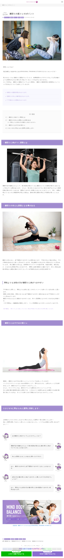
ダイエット (6, 17)
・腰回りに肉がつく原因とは (16, 117)
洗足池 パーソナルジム (37, 541)
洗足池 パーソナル (26, 541)
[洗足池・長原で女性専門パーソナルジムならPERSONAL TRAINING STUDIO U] (32, 2)
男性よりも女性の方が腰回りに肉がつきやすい (23, 122)
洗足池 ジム (7, 541)
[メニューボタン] (62, 2)
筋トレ (15, 17)
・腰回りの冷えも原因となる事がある (19, 120)
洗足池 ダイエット (16, 541)
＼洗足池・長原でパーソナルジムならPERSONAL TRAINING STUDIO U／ (32, 525)
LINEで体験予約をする (16, 554)
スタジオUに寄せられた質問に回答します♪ (21, 128)
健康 (12, 17)
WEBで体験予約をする (48, 554)
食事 (22, 17)
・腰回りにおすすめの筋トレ (16, 125)
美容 (19, 17)
